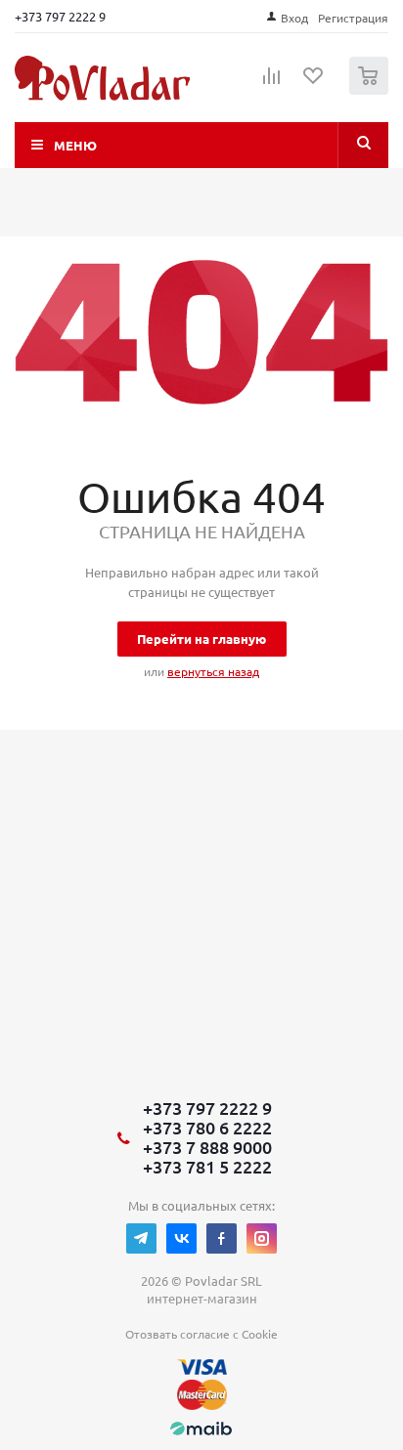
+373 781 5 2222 (207, 1166)
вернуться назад (213, 671)
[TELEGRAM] (141, 1238)
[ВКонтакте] (181, 1238)
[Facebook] (221, 1238)
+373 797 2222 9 (60, 16)
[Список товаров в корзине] (371, 90)
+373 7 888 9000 (207, 1147)
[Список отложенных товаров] (314, 82)
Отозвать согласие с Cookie (201, 1334)
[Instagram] (261, 1238)
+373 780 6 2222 (207, 1127)
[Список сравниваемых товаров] (271, 84)
